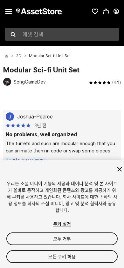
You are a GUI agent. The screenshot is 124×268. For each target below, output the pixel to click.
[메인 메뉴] (8, 11)
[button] (106, 11)
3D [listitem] (18, 56)
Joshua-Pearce (35, 116)
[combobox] (62, 34)
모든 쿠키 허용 (62, 256)
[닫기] (119, 169)
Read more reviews (26, 159)
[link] (95, 11)
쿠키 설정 (62, 224)
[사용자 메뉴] (116, 11)
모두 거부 (62, 238)
